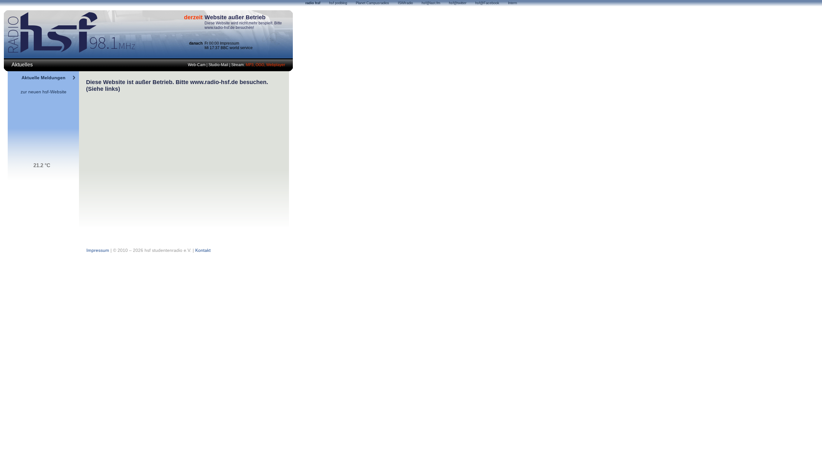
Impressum (97, 250)
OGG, (261, 65)
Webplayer (275, 65)
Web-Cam (197, 65)
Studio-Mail (218, 65)
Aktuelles (22, 64)
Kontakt (203, 250)
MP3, (251, 65)
